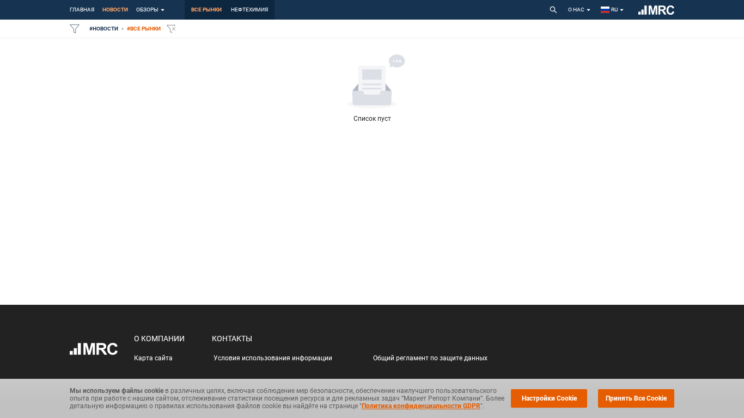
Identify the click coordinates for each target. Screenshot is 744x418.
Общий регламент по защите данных (430, 358)
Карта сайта (153, 358)
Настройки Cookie (549, 398)
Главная (82, 10)
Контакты (232, 338)
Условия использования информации (273, 358)
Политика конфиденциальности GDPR (421, 406)
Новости (115, 10)
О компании (159, 338)
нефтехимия (249, 10)
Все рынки (206, 10)
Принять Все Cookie (636, 398)
